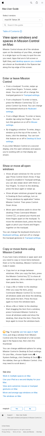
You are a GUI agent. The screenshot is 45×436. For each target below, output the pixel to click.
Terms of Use (17, 432)
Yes (17, 409)
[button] (31, 3)
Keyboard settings (11, 235)
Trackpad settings (31, 95)
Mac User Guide (10, 8)
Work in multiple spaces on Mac (17, 376)
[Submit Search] (5, 25)
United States (6, 426)
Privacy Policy (6, 432)
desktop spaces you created (28, 61)
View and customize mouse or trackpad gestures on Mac (20, 387)
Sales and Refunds (28, 432)
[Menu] (42, 3)
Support (9, 415)
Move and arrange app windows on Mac (20, 392)
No (30, 409)
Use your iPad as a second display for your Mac (21, 381)
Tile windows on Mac (12, 396)
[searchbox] (22, 25)
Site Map (39, 432)
